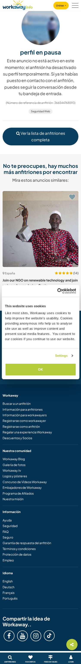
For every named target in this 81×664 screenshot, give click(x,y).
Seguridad (10, 526)
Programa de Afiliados (18, 493)
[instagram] (35, 635)
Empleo (8, 560)
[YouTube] (22, 635)
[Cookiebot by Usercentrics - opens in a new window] (57, 291)
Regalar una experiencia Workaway (27, 432)
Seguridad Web (40, 111)
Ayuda (7, 520)
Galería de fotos (14, 465)
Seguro (8, 537)
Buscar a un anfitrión (17, 403)
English (8, 581)
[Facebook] (9, 635)
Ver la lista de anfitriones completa (42, 136)
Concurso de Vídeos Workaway (25, 482)
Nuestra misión (13, 499)
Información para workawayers (25, 415)
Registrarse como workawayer (24, 421)
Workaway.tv (12, 470)
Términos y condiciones (19, 549)
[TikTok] (49, 635)
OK (40, 369)
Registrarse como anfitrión (21, 426)
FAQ (6, 532)
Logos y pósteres (15, 476)
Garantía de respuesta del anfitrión (27, 543)
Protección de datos (17, 554)
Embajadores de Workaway (22, 487)
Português (10, 598)
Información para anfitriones (23, 409)
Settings (61, 355)
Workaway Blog (14, 459)
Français (8, 593)
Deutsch (8, 587)
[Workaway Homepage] (18, 4)
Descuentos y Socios (17, 438)
